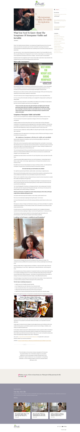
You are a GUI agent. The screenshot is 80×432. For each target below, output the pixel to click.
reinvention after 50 (58, 52)
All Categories (57, 35)
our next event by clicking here (24, 336)
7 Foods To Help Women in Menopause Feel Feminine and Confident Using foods (34, 340)
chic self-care (57, 44)
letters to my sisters (58, 49)
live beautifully (57, 51)
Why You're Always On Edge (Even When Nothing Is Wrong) (60, 15)
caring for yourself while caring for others (59, 40)
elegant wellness (16, 40)
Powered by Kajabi (63, 429)
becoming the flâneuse (59, 36)
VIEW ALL (16, 397)
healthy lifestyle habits (59, 47)
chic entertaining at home (59, 43)
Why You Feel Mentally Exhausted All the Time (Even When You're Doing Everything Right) (59, 27)
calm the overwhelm (56, 16)
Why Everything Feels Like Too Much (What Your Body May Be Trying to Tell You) (60, 21)
